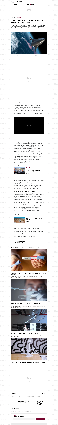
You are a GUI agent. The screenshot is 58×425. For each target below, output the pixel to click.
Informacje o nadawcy (22, 401)
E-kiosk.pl (38, 397)
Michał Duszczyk (17, 102)
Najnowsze (31, 247)
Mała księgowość (40, 401)
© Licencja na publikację (18, 240)
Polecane (24, 247)
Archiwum (29, 401)
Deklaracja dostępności (22, 402)
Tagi (38, 247)
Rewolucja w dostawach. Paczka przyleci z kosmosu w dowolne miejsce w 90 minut (33, 170)
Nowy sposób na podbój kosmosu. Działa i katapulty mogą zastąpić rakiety (34, 220)
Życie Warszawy (39, 404)
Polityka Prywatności (21, 397)
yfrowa (32, 4)
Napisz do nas (13, 400)
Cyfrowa (15, 17)
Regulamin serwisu (21, 400)
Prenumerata (29, 400)
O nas (12, 397)
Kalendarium (20, 411)
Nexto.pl (38, 400)
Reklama (29, 397)
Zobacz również (14, 247)
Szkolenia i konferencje (15, 408)
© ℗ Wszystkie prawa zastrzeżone (20, 241)
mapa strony (13, 411)
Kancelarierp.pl (39, 402)
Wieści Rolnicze (39, 403)
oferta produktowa (28, 411)
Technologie (19, 17)
